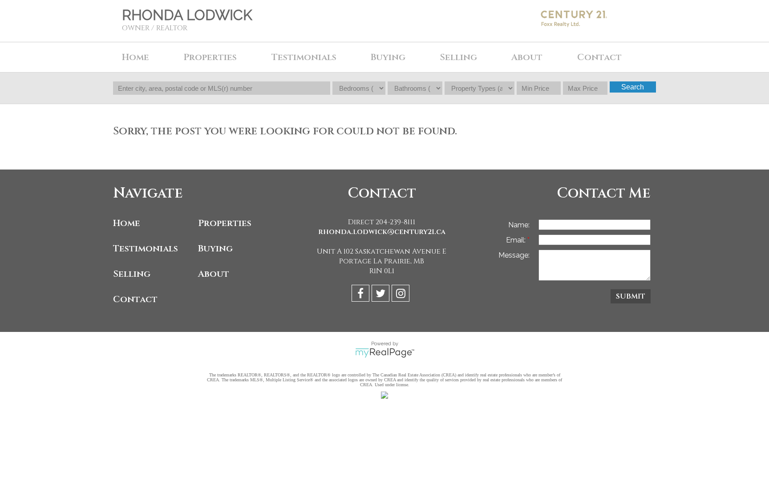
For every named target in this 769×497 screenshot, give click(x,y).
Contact (599, 57)
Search (632, 87)
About (213, 274)
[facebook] (362, 295)
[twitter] (382, 295)
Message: (514, 255)
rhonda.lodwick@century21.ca (381, 232)
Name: (519, 225)
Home (135, 57)
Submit (630, 296)
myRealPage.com (385, 353)
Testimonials (303, 57)
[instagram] (402, 295)
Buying (215, 248)
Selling (131, 274)
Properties (224, 223)
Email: (516, 240)
